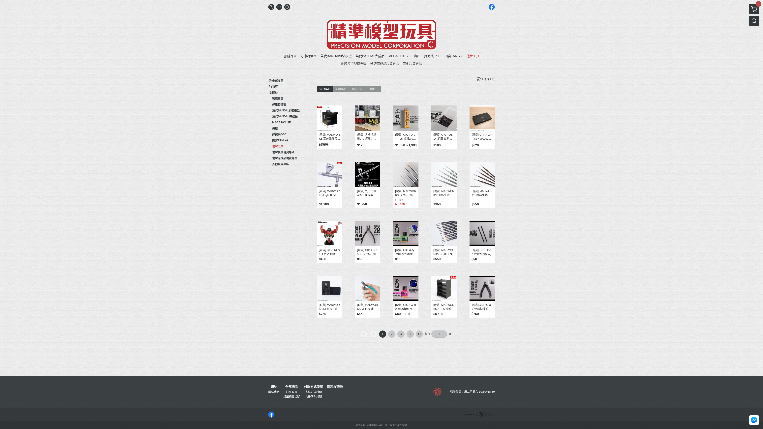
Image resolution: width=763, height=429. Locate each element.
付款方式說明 (313, 386)
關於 (274, 386)
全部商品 (291, 386)
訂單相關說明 (291, 396)
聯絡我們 (273, 391)
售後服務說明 (313, 396)
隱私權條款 (335, 386)
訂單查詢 (291, 391)
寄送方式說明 (313, 391)
